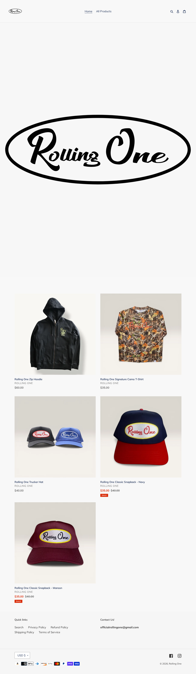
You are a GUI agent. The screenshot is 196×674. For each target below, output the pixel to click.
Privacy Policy (37, 627)
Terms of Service (49, 632)
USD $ (21, 655)
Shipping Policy (24, 632)
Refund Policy (59, 627)
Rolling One (175, 663)
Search (19, 627)
